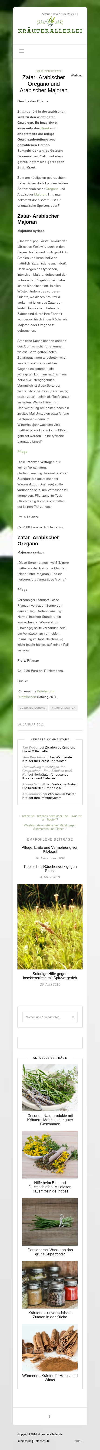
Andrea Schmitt (33, 784)
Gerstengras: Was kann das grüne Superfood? (50, 1252)
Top (77, 1441)
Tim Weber (30, 747)
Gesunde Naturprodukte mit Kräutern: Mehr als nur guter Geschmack (50, 1120)
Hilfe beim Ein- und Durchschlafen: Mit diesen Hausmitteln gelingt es (50, 1187)
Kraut (45, 128)
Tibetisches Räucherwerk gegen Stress (50, 869)
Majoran (40, 194)
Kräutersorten (49, 71)
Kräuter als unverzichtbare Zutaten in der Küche (50, 1315)
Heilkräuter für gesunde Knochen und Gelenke (45, 776)
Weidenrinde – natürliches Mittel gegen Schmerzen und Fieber (50, 827)
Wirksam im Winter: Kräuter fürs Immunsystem (49, 796)
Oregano (52, 189)
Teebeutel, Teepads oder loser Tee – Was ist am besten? (51, 817)
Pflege (22, 452)
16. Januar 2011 (30, 724)
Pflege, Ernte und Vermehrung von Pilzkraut (50, 849)
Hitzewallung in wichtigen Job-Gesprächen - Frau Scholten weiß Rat (47, 770)
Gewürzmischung (33, 708)
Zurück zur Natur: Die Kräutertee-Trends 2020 (49, 786)
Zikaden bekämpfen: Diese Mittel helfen (48, 749)
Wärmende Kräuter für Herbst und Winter (47, 759)
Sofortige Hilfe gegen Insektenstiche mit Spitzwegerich (50, 976)
